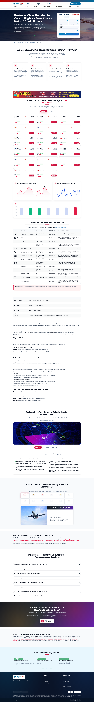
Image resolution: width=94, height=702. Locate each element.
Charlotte (68, 540)
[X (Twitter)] (73, 700)
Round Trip (61, 17)
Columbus (77, 540)
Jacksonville (31, 541)
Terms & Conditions (47, 684)
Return (71, 23)
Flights (15, 6)
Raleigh (23, 541)
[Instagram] (75, 700)
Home (14, 42)
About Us (45, 678)
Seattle (35, 540)
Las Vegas (57, 540)
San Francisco (22, 540)
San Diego (39, 540)
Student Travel (66, 681)
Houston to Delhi (34, 637)
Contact (45, 679)
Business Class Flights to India (60, 227)
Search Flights (69, 33)
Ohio (45, 541)
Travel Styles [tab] (47, 447)
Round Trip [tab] (44, 111)
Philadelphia (49, 540)
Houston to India (32, 42)
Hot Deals (35, 6)
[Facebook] (71, 700)
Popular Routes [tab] (56, 447)
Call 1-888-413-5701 (60, 0)
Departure (61, 23)
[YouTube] (77, 700)
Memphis (27, 541)
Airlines (78, 6)
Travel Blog (46, 681)
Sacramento (44, 540)
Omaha (42, 541)
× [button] (92, 0)
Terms (65, 696)
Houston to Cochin (20, 639)
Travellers (61, 26)
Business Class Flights (19, 42)
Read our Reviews (19, 35)
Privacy (44, 700)
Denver (61, 540)
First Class (69, 6)
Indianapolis (15, 541)
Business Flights (58, 6)
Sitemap (50, 700)
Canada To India (25, 6)
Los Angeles (31, 540)
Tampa (36, 541)
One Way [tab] (51, 111)
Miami (77, 539)
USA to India (26, 42)
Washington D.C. (69, 539)
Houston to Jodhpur (59, 639)
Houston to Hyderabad (68, 637)
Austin (64, 540)
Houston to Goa (44, 639)
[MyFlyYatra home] (19, 677)
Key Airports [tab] (38, 447)
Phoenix (17, 540)
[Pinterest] (80, 700)
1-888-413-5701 (38, 35)
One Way (66, 17)
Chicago (64, 539)
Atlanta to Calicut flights (27, 539)
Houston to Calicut (66, 639)
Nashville (20, 541)
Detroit (53, 540)
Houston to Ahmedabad (50, 637)
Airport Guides (66, 684)
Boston (74, 539)
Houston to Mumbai (41, 637)
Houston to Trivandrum (28, 639)
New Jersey (50, 541)
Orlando (39, 541)
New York (61, 539)
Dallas (14, 540)
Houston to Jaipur (50, 639)
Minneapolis (72, 540)
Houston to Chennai (59, 637)
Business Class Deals (67, 683)
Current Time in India (67, 686)
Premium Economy (46, 6)
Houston (27, 540)
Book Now (31, 121)
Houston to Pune (37, 639)
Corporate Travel (66, 679)
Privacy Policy (46, 683)
